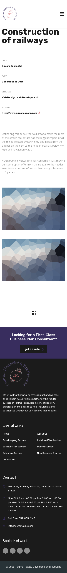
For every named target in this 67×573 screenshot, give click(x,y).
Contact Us (9, 459)
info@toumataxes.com (20, 526)
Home (6, 433)
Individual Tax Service (49, 440)
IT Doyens (55, 566)
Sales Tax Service (12, 453)
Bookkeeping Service (14, 440)
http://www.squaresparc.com (19, 113)
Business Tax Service (14, 446)
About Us (42, 433)
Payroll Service (45, 446)
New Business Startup (49, 453)
